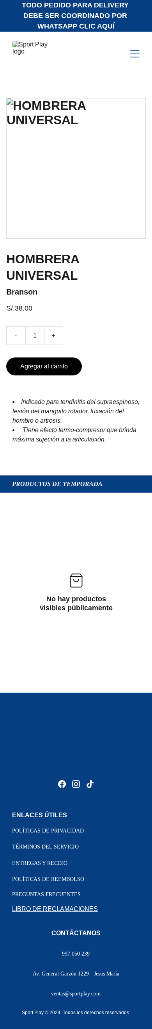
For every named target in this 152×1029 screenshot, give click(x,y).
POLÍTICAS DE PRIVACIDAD (48, 831)
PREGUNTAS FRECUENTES (46, 894)
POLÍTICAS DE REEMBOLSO (48, 879)
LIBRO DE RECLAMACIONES (55, 909)
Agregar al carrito (44, 366)
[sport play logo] (76, 757)
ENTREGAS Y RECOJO (39, 863)
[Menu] (135, 53)
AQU (105, 26)
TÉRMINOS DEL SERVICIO (45, 847)
